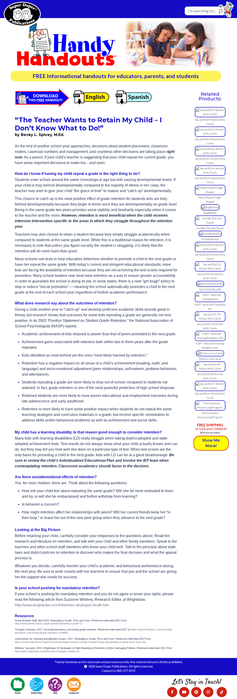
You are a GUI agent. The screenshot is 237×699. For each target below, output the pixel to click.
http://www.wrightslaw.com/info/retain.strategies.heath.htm (62, 605)
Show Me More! (211, 443)
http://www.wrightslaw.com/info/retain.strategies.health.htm (47, 651)
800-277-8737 (126, 671)
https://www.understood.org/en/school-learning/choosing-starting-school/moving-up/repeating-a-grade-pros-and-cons (80, 642)
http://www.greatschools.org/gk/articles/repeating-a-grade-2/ (48, 623)
